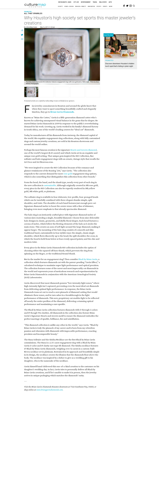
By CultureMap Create (30, 27)
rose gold (67, 173)
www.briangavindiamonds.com (49, 389)
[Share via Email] (22, 39)
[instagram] (130, 5)
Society (60, 6)
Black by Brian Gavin (87, 259)
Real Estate (103, 2)
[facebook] (124, 6)
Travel (95, 2)
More (110, 6)
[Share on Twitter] (22, 35)
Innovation (91, 6)
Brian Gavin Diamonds (62, 112)
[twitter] (127, 5)
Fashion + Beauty (80, 6)
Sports (98, 6)
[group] (31, 92)
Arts (110, 2)
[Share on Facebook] (22, 30)
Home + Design (69, 6)
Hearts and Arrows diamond (83, 150)
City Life (76, 2)
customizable (50, 185)
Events (105, 6)
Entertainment (86, 2)
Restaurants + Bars (64, 2)
